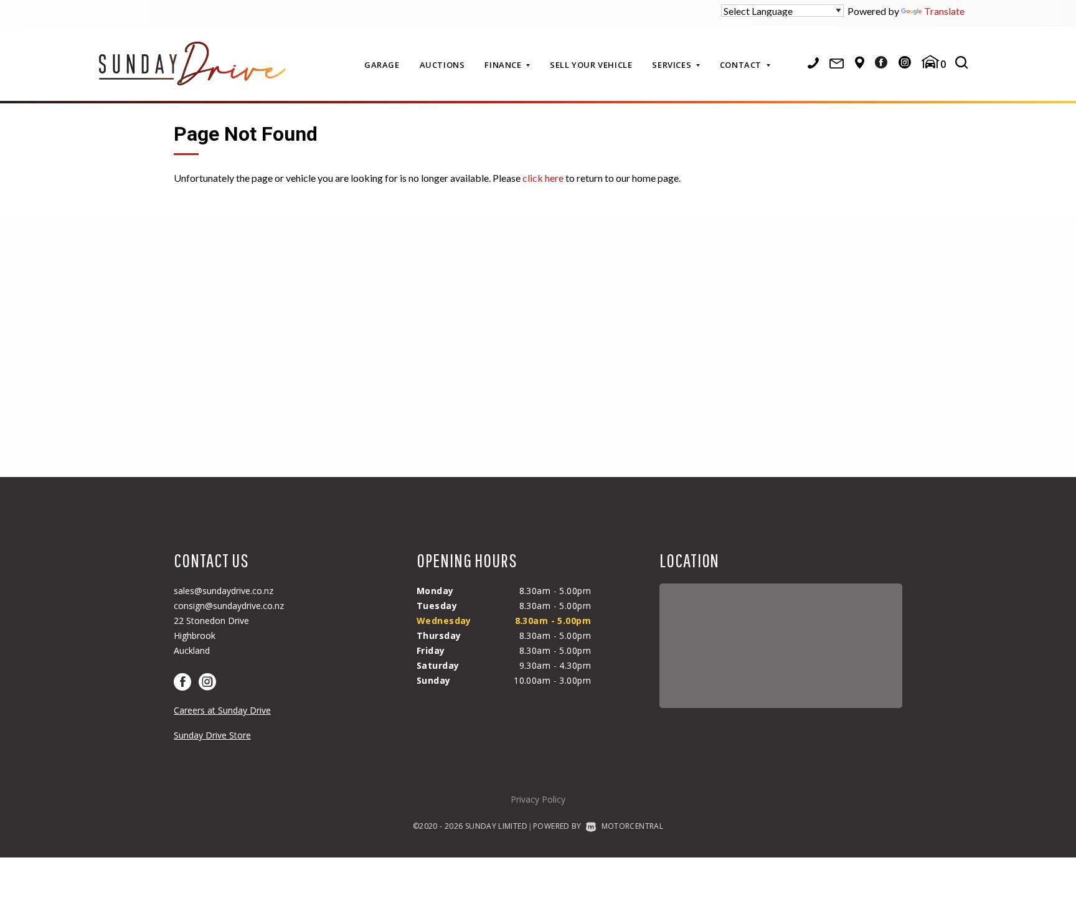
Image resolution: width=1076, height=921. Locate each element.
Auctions (442, 64)
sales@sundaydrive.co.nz (223, 591)
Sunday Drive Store (212, 735)
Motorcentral (632, 826)
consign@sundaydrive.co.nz (229, 606)
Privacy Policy (538, 799)
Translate (944, 11)
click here (543, 178)
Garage (382, 64)
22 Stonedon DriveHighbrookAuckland (211, 635)
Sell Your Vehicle (591, 64)
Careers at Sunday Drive (222, 710)
